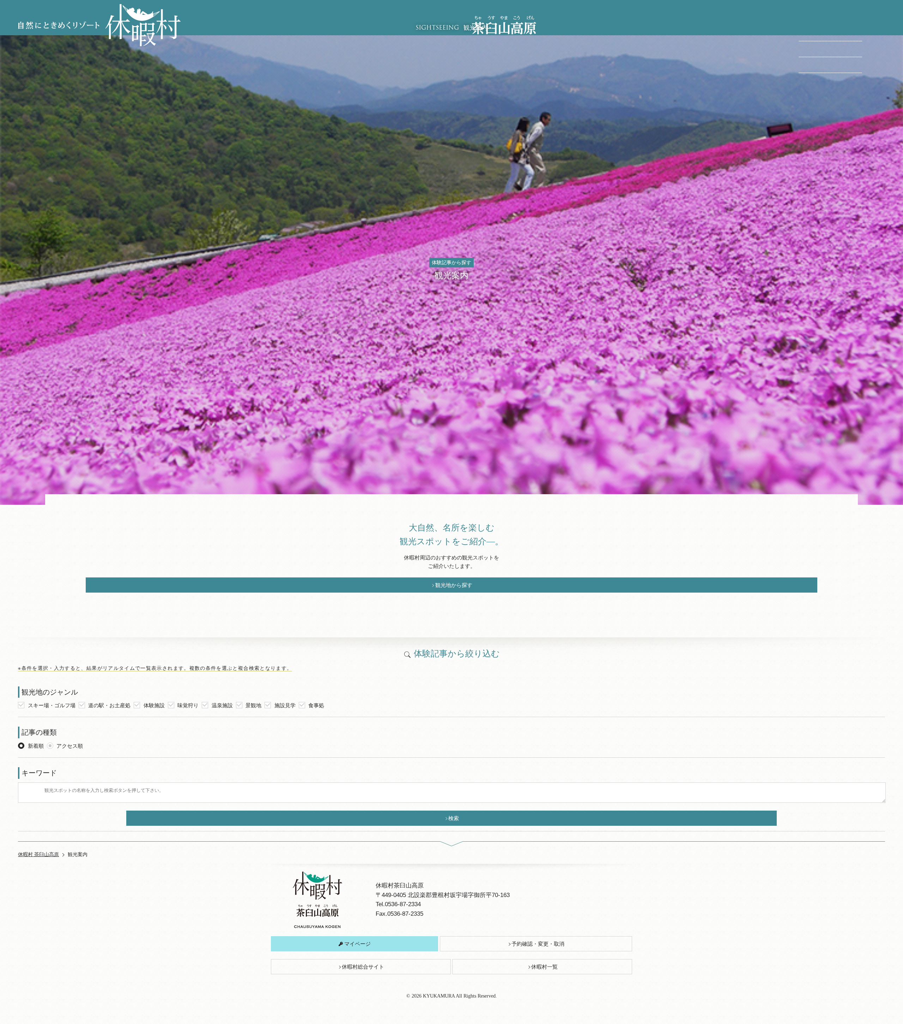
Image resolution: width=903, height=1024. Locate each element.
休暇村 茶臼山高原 (38, 854)
